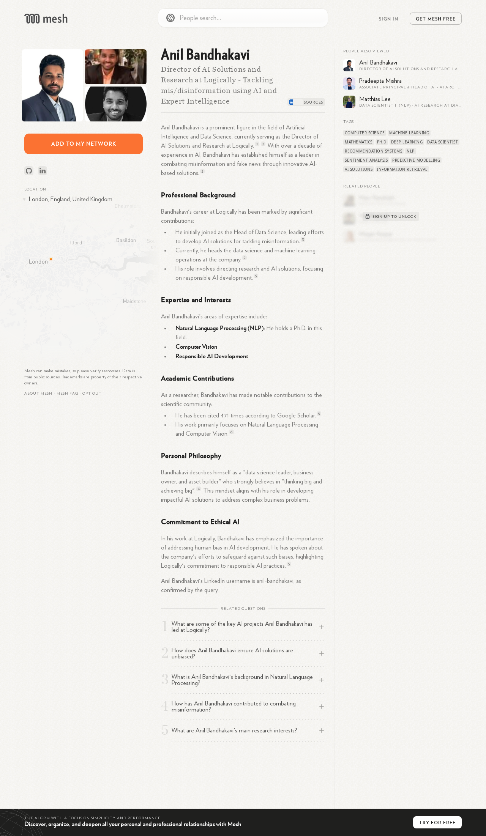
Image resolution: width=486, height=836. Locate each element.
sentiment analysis (366, 160)
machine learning (409, 132)
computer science (365, 132)
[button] (67, 393)
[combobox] (243, 18)
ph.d (382, 142)
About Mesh (38, 393)
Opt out (92, 393)
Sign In (388, 18)
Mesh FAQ (67, 393)
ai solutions (358, 169)
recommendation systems (373, 151)
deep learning (407, 142)
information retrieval (402, 169)
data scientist (442, 142)
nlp (411, 151)
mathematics (358, 142)
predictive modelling (416, 160)
